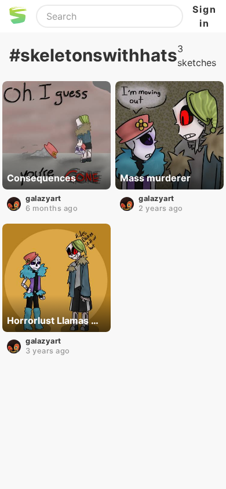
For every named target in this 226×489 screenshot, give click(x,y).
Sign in (204, 16)
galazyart (43, 198)
